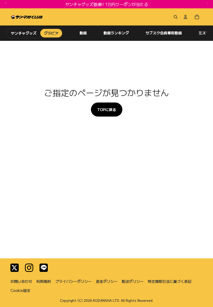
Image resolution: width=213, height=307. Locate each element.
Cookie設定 (20, 290)
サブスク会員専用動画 (163, 33)
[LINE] (43, 268)
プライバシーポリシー (73, 281)
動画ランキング (116, 33)
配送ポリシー (133, 281)
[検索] (174, 17)
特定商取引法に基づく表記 (169, 281)
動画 (83, 33)
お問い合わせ (21, 281)
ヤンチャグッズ (24, 33)
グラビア (51, 33)
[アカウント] (185, 17)
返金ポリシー (107, 281)
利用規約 (43, 281)
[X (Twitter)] (14, 268)
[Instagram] (29, 268)
